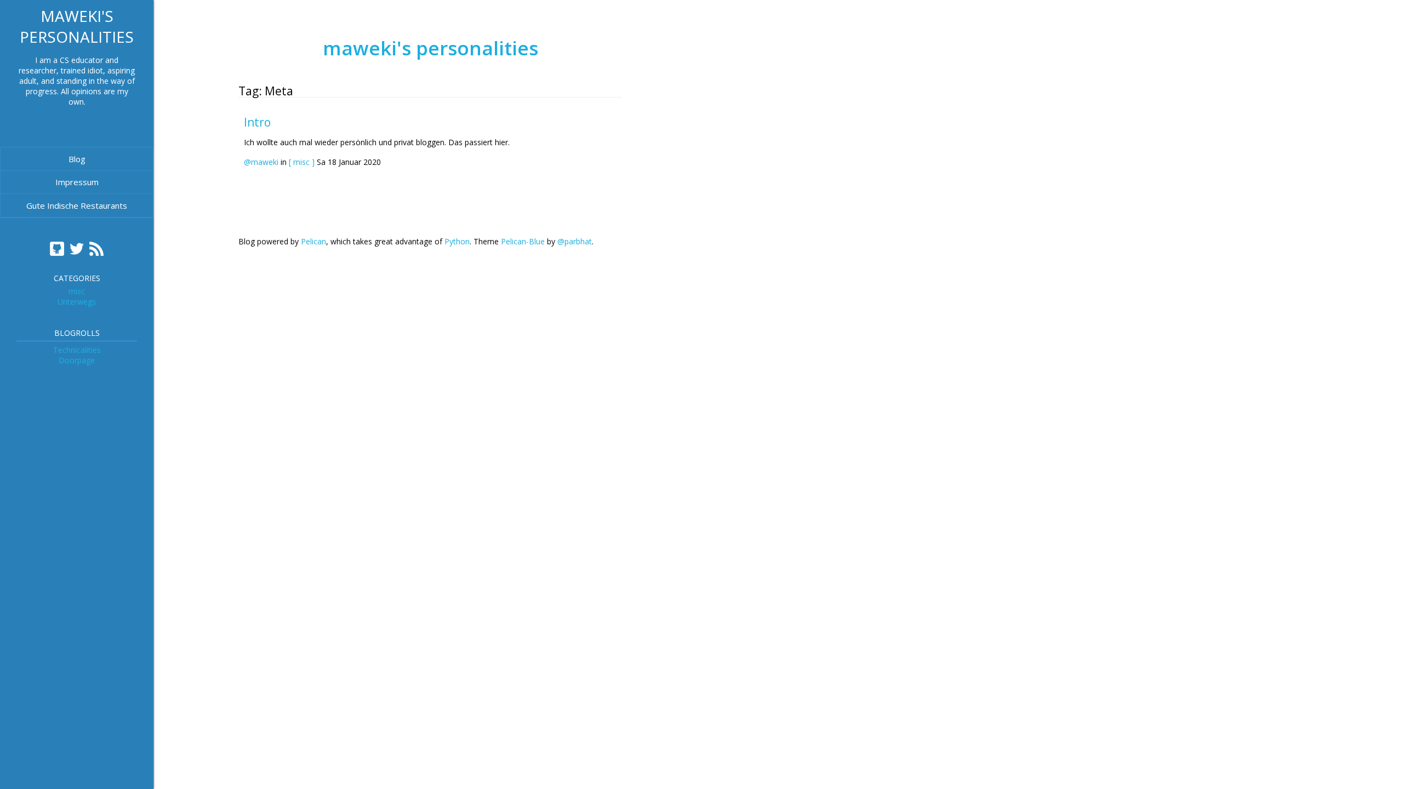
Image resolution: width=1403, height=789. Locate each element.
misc (77, 291)
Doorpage (77, 360)
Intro (257, 122)
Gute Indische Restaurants (76, 205)
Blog (77, 158)
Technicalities (77, 350)
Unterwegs (77, 301)
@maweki (261, 162)
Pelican (313, 241)
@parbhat (574, 241)
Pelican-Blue (523, 241)
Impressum (77, 181)
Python (457, 241)
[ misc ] (302, 162)
